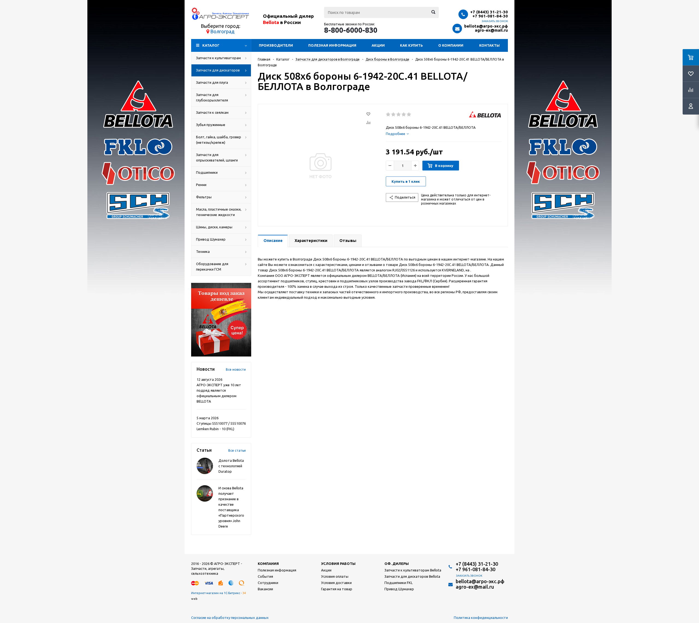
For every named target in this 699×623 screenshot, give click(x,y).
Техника (203, 251)
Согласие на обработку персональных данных (230, 617)
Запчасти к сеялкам (212, 112)
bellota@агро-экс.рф (486, 26)
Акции (378, 45)
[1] (388, 114)
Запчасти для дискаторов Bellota (412, 576)
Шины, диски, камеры (214, 227)
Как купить (411, 45)
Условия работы (338, 563)
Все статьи (237, 450)
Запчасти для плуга (212, 82)
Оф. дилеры (396, 563)
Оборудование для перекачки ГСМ (212, 266)
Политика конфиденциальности (481, 617)
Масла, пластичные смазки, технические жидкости (218, 212)
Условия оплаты (334, 576)
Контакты (489, 45)
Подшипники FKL (398, 583)
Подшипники (207, 172)
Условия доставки (336, 583)
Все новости (236, 369)
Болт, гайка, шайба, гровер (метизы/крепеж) (218, 139)
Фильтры (204, 197)
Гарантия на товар (336, 589)
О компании (450, 45)
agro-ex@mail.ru (491, 30)
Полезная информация (332, 45)
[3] (398, 114)
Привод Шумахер (211, 239)
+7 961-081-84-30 (490, 16)
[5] (409, 114)
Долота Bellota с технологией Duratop (231, 466)
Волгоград (222, 31)
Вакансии (265, 589)
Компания (268, 563)
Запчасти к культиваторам (218, 58)
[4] (404, 114)
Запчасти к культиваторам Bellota (412, 570)
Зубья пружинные (210, 125)
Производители (276, 45)
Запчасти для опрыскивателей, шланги (217, 157)
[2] (393, 114)
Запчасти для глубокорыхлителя (212, 97)
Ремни (201, 185)
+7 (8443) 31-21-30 (489, 12)
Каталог (211, 45)
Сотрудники (268, 583)
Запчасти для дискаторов (218, 70)
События (265, 576)
